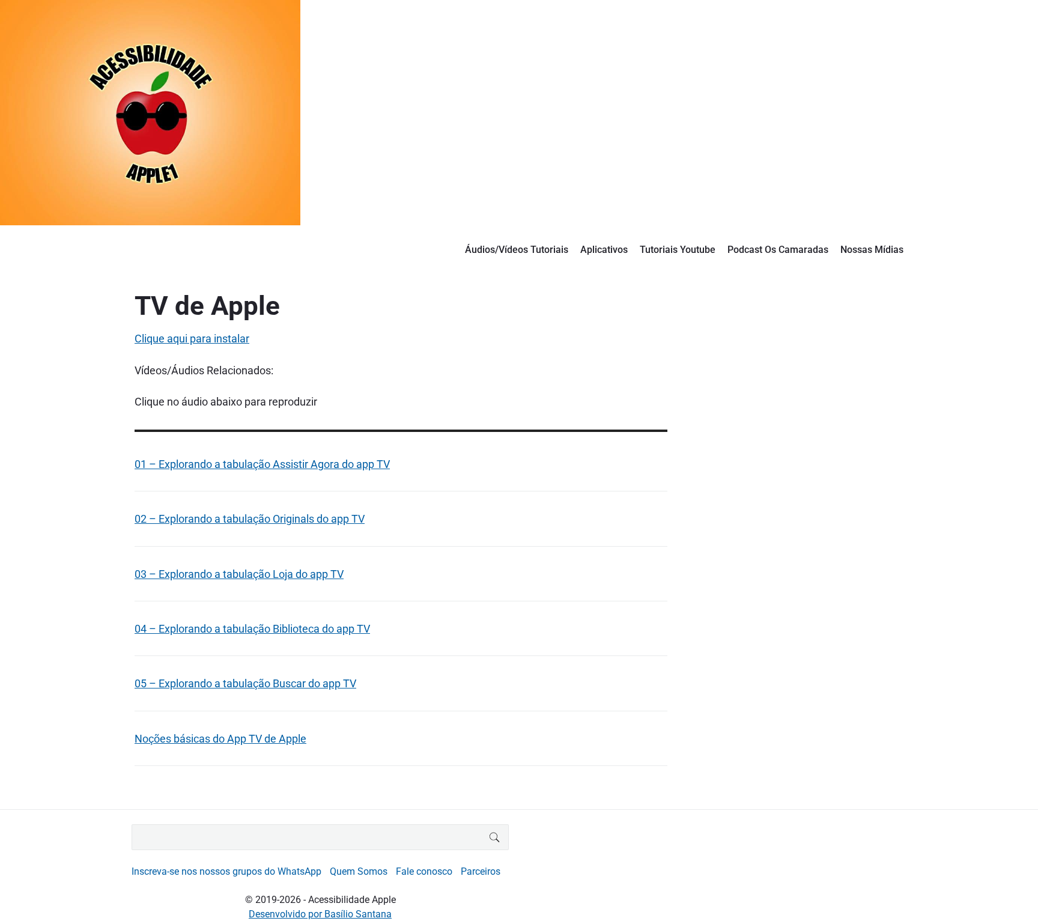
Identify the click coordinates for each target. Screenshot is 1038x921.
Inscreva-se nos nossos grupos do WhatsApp (226, 871)
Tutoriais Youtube (677, 249)
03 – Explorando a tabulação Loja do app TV (239, 574)
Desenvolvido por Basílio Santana (320, 914)
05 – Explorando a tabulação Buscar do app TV (245, 683)
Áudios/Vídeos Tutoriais (516, 249)
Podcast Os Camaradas (777, 249)
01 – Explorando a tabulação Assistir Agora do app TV (262, 464)
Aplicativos (604, 249)
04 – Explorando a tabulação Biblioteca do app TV (252, 628)
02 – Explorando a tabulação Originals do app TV (250, 518)
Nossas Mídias (871, 249)
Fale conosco (424, 871)
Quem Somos (358, 871)
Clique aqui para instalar (192, 338)
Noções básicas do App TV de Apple (220, 738)
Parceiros (480, 871)
